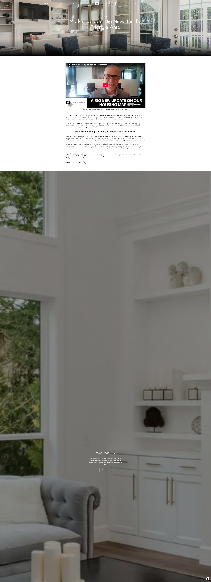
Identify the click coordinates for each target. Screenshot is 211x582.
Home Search (68, 4)
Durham (78, 117)
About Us (151, 4)
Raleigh (86, 117)
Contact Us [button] (105, 470)
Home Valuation (140, 4)
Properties (56, 4)
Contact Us (161, 4)
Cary (73, 117)
